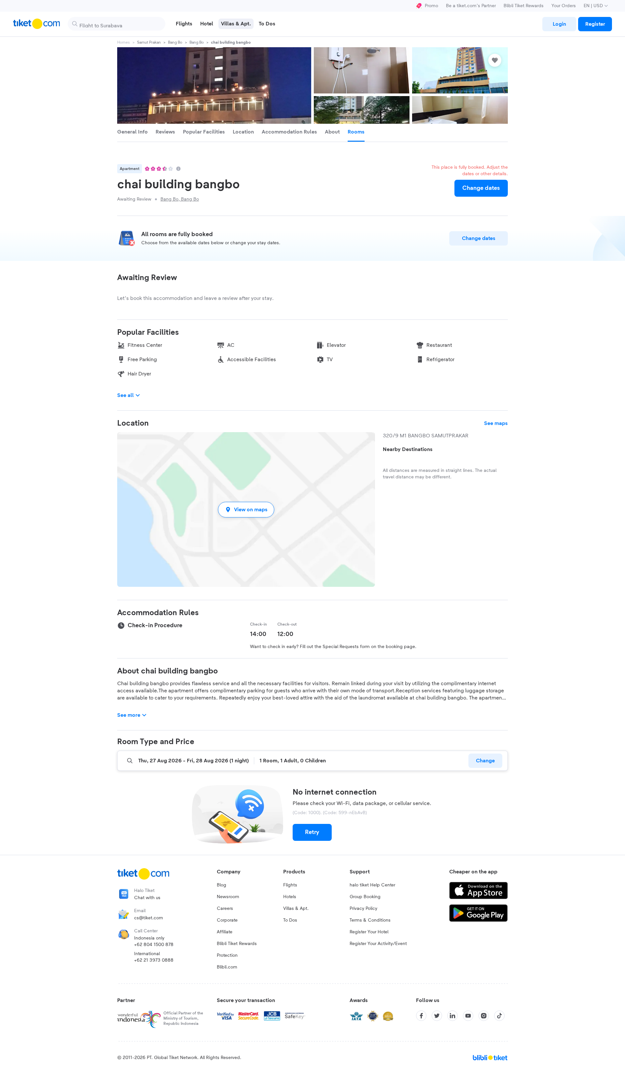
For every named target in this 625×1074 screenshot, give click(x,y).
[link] (559, 24)
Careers (225, 908)
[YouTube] (468, 1015)
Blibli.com (227, 967)
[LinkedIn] (452, 1015)
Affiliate (224, 932)
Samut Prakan (149, 42)
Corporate (227, 920)
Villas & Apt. (296, 908)
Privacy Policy (363, 908)
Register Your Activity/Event (378, 944)
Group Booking (365, 897)
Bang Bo (175, 42)
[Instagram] (484, 1015)
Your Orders (563, 6)
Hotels (289, 897)
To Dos (290, 920)
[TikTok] (499, 1015)
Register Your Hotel (369, 932)
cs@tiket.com (148, 918)
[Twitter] (437, 1015)
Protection (227, 955)
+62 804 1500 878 (154, 945)
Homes (123, 42)
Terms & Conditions (370, 920)
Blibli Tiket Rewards (524, 6)
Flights (290, 885)
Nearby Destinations (408, 449)
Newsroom (228, 897)
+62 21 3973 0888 (154, 960)
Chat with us (147, 898)
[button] (246, 509)
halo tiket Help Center (372, 885)
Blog (221, 885)
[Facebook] (421, 1015)
